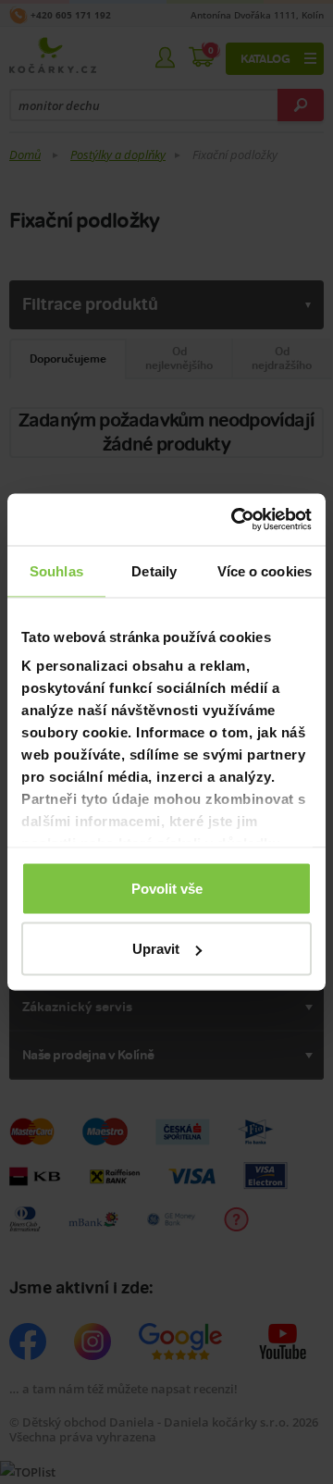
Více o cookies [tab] (264, 570)
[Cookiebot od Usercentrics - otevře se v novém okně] (235, 520)
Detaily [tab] (154, 570)
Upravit (155, 949)
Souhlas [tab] (56, 570)
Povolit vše (167, 888)
